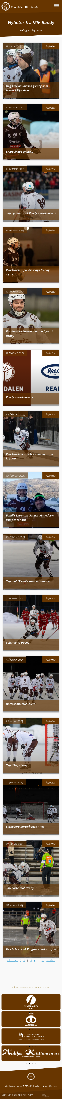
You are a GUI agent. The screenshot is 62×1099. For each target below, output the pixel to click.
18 (43, 960)
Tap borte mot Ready (20, 888)
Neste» (50, 960)
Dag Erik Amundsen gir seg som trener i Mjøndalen (27, 88)
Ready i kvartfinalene (20, 397)
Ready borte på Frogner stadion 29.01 (31, 949)
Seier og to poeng (17, 642)
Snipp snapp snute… (19, 151)
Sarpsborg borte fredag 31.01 (25, 826)
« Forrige (12, 960)
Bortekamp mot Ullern (21, 704)
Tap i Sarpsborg (16, 765)
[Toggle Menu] (56, 5)
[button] (26, 1012)
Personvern (27, 1094)
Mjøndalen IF (19, 7)
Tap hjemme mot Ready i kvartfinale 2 (31, 213)
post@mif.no (51, 1085)
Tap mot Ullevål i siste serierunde (28, 581)
